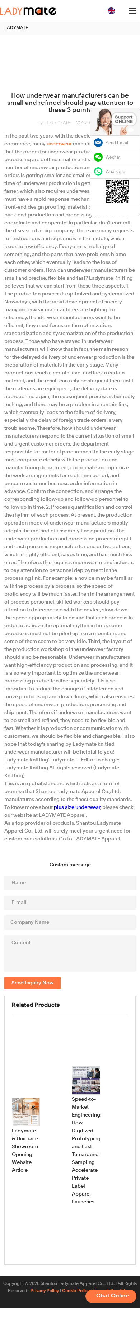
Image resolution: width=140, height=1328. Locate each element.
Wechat (113, 157)
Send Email (117, 142)
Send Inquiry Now (32, 982)
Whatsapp (115, 171)
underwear (59, 143)
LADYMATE (16, 28)
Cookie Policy (75, 1291)
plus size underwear (77, 807)
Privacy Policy (45, 1291)
